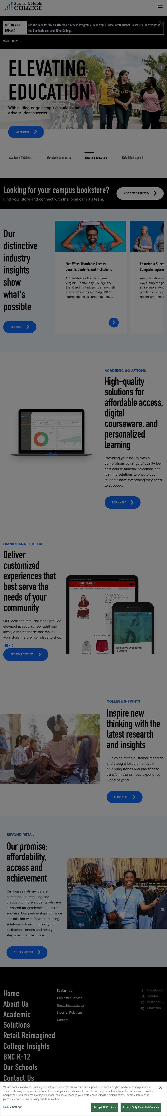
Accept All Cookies (104, 1107)
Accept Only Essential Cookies (141, 1107)
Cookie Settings (12, 1107)
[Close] (160, 1087)
